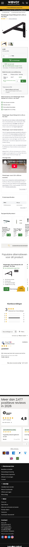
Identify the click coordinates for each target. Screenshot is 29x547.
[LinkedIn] (9, 537)
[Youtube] (6, 537)
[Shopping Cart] (27, 3)
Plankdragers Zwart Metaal (18, 12)
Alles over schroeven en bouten (10, 507)
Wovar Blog (4, 494)
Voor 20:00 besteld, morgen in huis (15, 7)
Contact (3, 479)
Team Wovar (4, 504)
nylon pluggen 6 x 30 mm (16, 134)
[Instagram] (12, 537)
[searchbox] (8, 331)
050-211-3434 (6, 529)
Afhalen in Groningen (7, 477)
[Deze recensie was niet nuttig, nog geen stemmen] (25, 363)
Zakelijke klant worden (7, 487)
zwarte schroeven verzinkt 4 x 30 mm (16, 132)
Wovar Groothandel (6, 489)
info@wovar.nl (7, 527)
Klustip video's (5, 509)
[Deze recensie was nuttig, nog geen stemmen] (23, 363)
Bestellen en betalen (6, 469)
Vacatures (4, 512)
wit (15, 185)
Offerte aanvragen (6, 492)
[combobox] (20, 335)
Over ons (3, 502)
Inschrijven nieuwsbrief (7, 514)
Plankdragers (5, 12)
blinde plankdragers (11, 186)
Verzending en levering (7, 472)
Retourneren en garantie (8, 474)
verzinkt (18, 185)
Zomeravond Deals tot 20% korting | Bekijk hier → (14, 10)
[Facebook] (2, 537)
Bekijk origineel (5, 357)
